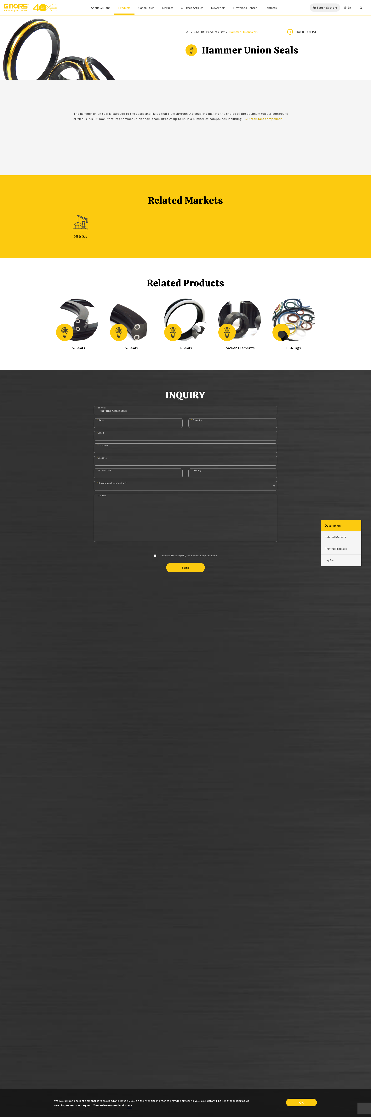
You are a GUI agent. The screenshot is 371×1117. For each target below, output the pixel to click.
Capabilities (146, 7)
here (129, 1105)
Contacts (271, 7)
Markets (167, 7)
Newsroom (218, 7)
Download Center (245, 7)
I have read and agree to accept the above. (188, 555)
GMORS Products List (209, 32)
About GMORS (101, 7)
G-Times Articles (192, 7)
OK (301, 1102)
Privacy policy (179, 555)
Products (124, 7)
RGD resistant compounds (262, 119)
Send (185, 567)
